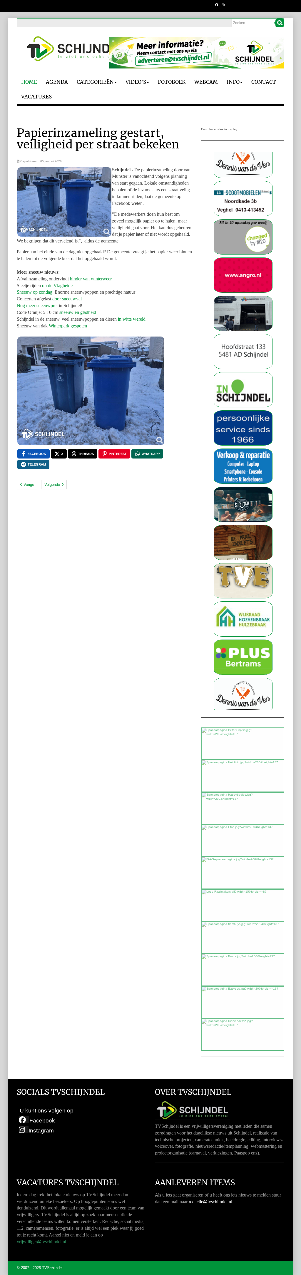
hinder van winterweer (91, 278)
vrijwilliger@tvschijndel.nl (41, 1241)
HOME (29, 82)
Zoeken (279, 23)
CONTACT (263, 82)
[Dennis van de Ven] (243, 658)
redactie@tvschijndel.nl (210, 1201)
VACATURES (36, 96)
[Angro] (243, 238)
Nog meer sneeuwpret (37, 305)
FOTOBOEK (171, 82)
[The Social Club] (243, 467)
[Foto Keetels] (243, 391)
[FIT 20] (243, 200)
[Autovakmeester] (243, 276)
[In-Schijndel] (243, 352)
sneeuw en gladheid (77, 312)
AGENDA (57, 82)
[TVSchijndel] (75, 49)
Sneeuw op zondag (34, 292)
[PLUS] (243, 620)
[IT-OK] (243, 429)
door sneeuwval (67, 298)
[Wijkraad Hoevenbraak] (243, 582)
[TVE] (243, 544)
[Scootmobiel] (243, 161)
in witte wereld (131, 319)
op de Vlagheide (57, 285)
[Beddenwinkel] (243, 314)
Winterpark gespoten (68, 325)
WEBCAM (206, 82)
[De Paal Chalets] (243, 505)
